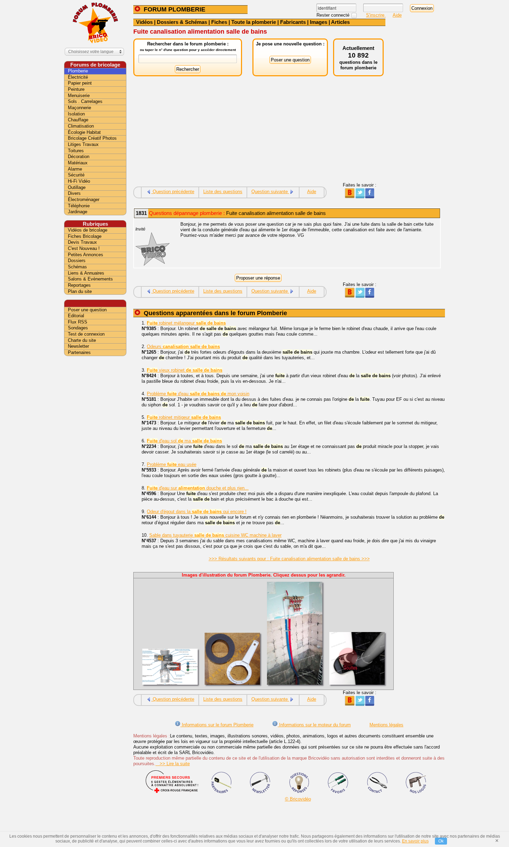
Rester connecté (333, 15)
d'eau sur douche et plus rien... (198, 488)
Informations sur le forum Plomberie (216, 724)
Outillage (77, 187)
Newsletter (78, 346)
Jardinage (77, 211)
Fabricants (293, 22)
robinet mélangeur (186, 323)
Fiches (219, 22)
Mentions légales (386, 724)
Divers (74, 193)
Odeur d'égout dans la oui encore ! (197, 511)
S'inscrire (376, 15)
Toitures (76, 150)
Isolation (76, 113)
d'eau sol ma (184, 440)
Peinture (76, 89)
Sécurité (76, 175)
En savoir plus (415, 841)
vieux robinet (184, 370)
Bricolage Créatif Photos (92, 138)
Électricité (78, 77)
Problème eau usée (171, 464)
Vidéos (144, 22)
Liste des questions (222, 191)
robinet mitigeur (184, 417)
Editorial (76, 315)
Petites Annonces (85, 254)
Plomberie (78, 71)
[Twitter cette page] (360, 196)
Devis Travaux (82, 242)
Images (318, 22)
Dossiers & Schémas (182, 22)
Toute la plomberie (253, 22)
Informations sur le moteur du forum (314, 724)
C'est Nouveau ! (84, 248)
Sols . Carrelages (85, 101)
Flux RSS (77, 322)
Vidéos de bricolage (87, 230)
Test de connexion (86, 334)
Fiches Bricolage (84, 236)
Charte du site (82, 340)
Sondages (78, 327)
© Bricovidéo (298, 799)
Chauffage (78, 119)
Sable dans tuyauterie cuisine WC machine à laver (215, 535)
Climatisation (81, 126)
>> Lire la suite (172, 763)
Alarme (75, 169)
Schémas (77, 266)
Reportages (79, 285)
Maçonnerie (79, 107)
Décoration (78, 156)
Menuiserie (79, 95)
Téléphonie (79, 205)
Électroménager (83, 199)
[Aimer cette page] (370, 196)
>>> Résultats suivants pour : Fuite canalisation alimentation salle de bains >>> (289, 558)
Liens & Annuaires (86, 273)
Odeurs (183, 346)
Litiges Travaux (83, 144)
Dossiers (77, 260)
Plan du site (80, 291)
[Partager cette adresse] (350, 196)
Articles (340, 22)
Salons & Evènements (90, 279)
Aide (397, 15)
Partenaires (79, 352)
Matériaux (78, 162)
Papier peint (80, 83)
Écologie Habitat (84, 132)
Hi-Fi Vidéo (79, 181)
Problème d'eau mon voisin (198, 393)
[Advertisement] (259, 133)
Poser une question (87, 309)
